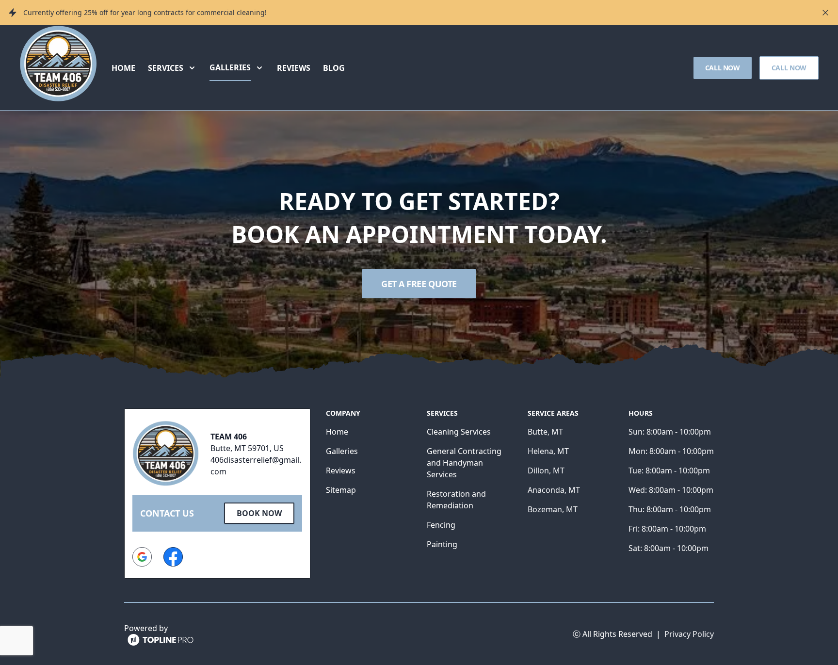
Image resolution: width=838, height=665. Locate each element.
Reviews (293, 68)
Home (123, 68)
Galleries (342, 451)
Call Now (722, 67)
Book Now (259, 513)
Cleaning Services (459, 431)
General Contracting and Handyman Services (464, 463)
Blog (334, 68)
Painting (442, 544)
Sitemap (341, 490)
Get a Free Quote (419, 284)
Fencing (441, 524)
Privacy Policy (689, 634)
